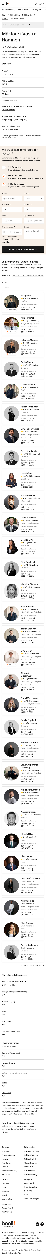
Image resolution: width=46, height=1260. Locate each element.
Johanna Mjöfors (29, 340)
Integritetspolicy (30, 1187)
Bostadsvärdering (8, 1155)
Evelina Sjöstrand (29, 742)
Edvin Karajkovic (29, 451)
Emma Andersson (29, 945)
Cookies (27, 1195)
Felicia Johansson (29, 406)
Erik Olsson (6, 1021)
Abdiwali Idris (27, 900)
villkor (7, 242)
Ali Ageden (26, 295)
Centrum (32, 57)
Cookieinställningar (31, 1199)
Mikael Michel (27, 317)
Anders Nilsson (28, 812)
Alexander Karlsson (30, 789)
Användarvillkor (30, 1183)
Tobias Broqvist (28, 628)
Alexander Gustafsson (26, 674)
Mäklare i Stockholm (31, 1151)
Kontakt (5, 1195)
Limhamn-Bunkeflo (10, 1129)
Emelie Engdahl (28, 720)
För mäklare (6, 1174)
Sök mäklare (23, 10)
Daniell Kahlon (28, 384)
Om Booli (5, 1184)
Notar (4, 1011)
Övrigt (26, 227)
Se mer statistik (8, 109)
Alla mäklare (28, 1167)
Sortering (5, 282)
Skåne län (28, 15)
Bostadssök (6, 1151)
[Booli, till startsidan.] (7, 3)
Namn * (5, 216)
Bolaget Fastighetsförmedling (14, 991)
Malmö (5, 19)
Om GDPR (28, 1191)
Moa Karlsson (27, 923)
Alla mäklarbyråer (30, 1163)
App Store (6, 1212)
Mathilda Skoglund (30, 584)
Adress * (5, 193)
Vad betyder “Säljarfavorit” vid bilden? (28, 276)
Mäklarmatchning (8, 10)
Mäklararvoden (29, 1171)
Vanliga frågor (7, 1199)
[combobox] (15, 25)
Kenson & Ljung (8, 1001)
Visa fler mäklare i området (30, 965)
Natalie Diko (26, 473)
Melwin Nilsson (28, 834)
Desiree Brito (27, 539)
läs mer (5, 270)
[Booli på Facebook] (42, 1224)
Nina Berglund (28, 562)
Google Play (6, 1208)
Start (4, 15)
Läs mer (5, 1132)
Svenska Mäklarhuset (11, 1031)
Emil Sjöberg (27, 362)
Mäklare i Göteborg (31, 1155)
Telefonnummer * (8, 227)
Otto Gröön (26, 651)
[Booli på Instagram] (37, 1224)
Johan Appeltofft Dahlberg (29, 766)
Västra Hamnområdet (26, 1126)
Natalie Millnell (28, 495)
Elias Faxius (26, 856)
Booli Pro (5, 1167)
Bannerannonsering (9, 1171)
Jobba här (5, 1191)
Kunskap (5, 1159)
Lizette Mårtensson (30, 878)
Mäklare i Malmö (30, 1159)
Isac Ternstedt (28, 606)
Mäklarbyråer (36, 10)
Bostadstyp (6, 204)
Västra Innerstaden (27, 1129)
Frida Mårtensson (29, 698)
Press (4, 1188)
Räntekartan (6, 1163)
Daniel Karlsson (28, 517)
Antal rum (27, 204)
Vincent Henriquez (30, 429)
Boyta (26, 193)
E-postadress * (29, 216)
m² (42, 198)
